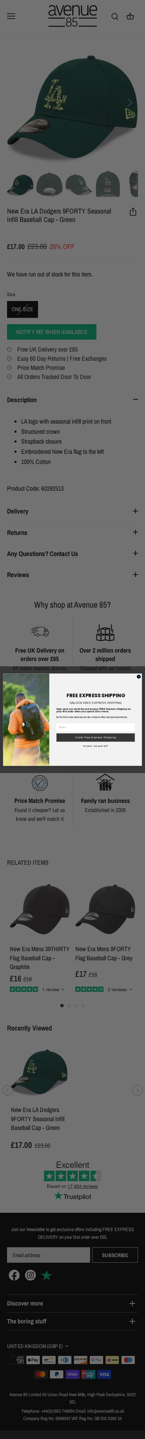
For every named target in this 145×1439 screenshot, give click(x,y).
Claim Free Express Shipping (95, 737)
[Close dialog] (139, 677)
